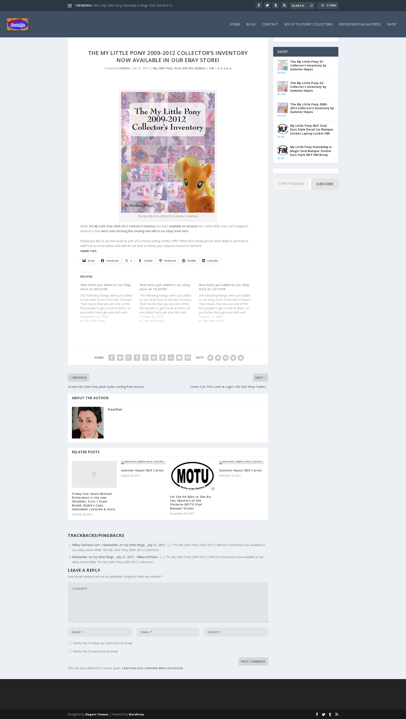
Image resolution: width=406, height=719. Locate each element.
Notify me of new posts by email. (95, 651)
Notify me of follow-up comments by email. (103, 643)
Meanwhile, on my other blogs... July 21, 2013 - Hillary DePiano (115, 557)
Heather (124, 68)
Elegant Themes (96, 714)
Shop (391, 25)
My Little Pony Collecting (309, 25)
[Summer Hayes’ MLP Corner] (143, 462)
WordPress (136, 714)
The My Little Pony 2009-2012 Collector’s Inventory (122, 226)
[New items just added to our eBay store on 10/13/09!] (228, 303)
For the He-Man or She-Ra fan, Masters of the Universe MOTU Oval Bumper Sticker (190, 502)
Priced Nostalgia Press (360, 25)
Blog (250, 25)
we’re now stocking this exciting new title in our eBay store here (144, 231)
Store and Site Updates (190, 68)
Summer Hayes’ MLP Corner (142, 470)
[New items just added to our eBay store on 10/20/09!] (169, 303)
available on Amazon (184, 226)
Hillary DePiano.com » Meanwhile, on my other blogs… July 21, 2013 (118, 545)
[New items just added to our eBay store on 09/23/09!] (110, 303)
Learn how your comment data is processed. (152, 668)
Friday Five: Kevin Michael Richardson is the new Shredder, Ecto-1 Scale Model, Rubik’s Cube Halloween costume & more (93, 501)
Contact (270, 25)
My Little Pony (162, 68)
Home (235, 25)
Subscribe (324, 184)
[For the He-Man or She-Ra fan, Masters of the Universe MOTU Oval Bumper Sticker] (192, 476)
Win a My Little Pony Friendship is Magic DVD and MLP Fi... (133, 5)
